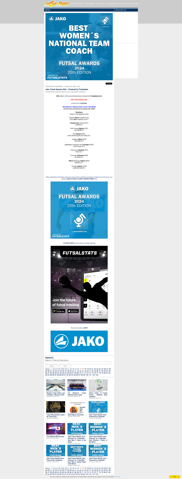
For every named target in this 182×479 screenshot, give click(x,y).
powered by (79, 103)
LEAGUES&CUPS (111, 4)
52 (102, 371)
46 (88, 371)
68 (75, 373)
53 (105, 371)
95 (75, 375)
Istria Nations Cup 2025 (76, 415)
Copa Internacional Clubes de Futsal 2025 (56, 416)
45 (85, 371)
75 (92, 373)
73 (88, 373)
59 (53, 373)
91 (65, 375)
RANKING (135, 4)
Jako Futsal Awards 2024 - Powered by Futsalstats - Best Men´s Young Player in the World (77, 461)
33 (56, 371)
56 (46, 373)
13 (73, 369)
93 (70, 375)
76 (95, 373)
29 (46, 371)
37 (66, 371)
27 (107, 369)
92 (67, 375)
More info (117, 476)
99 (84, 375)
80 (105, 373)
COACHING (100, 4)
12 (71, 369)
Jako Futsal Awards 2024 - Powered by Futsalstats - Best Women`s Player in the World (98, 439)
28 (110, 369)
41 (75, 371)
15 (78, 369)
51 (100, 371)
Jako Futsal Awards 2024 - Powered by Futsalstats (98, 416)
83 (46, 375)
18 (85, 369)
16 (80, 369)
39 (70, 371)
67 (73, 373)
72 (85, 373)
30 (49, 371)
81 (107, 373)
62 (61, 373)
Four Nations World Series (55, 436)
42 (78, 371)
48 (92, 371)
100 (87, 375)
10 (66, 369)
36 (63, 371)
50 (97, 371)
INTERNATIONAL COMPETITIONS (83, 4)
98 (82, 375)
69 (78, 373)
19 (88, 369)
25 (102, 369)
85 (51, 375)
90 (63, 375)
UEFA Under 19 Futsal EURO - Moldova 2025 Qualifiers (98, 395)
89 (60, 375)
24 (100, 369)
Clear (65, 366)
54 (107, 371)
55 (110, 371)
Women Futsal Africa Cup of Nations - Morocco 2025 (56, 394)
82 (110, 373)
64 (66, 373)
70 (80, 373)
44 (83, 371)
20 (90, 369)
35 (61, 371)
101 (90, 375)
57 (49, 373)
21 (92, 369)
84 (48, 375)
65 (68, 373)
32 (53, 371)
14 (75, 369)
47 (90, 371)
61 (58, 373)
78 (100, 373)
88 (58, 375)
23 (97, 369)
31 (51, 371)
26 (105, 369)
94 (72, 375)
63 (63, 373)
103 (96, 375)
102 (93, 375)
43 (80, 371)
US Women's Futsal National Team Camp (77, 394)
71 (83, 373)
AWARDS (121, 4)
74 (90, 373)
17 (83, 369)
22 (95, 369)
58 (51, 373)
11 (68, 369)
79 (102, 373)
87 (56, 375)
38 (68, 371)
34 (58, 371)
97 (79, 375)
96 (77, 375)
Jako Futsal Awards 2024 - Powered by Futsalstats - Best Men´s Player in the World (77, 439)
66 (70, 373)
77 (97, 373)
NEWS (128, 4)
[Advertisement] (126, 60)
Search (52, 366)
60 (56, 373)
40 (73, 371)
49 (95, 371)
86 (53, 375)
